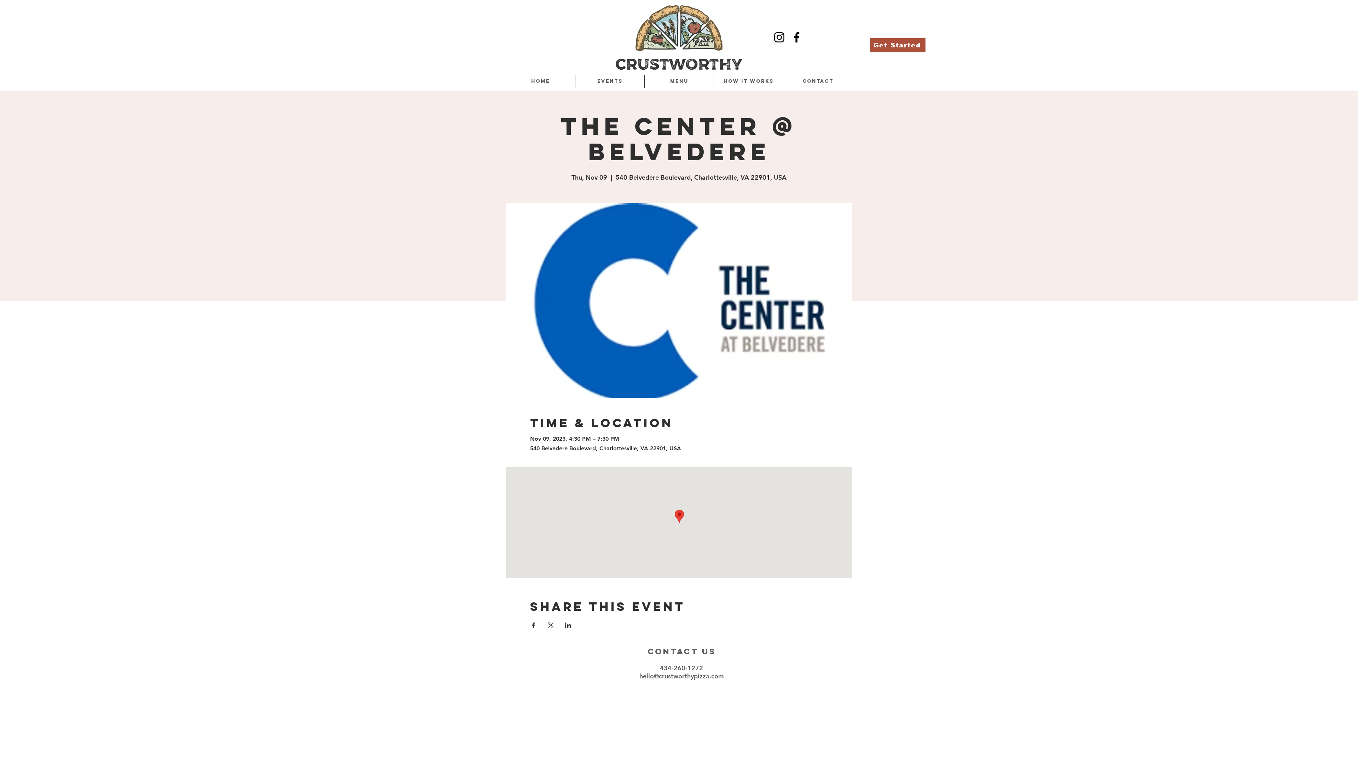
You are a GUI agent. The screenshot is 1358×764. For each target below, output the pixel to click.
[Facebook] (796, 37)
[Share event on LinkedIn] (568, 625)
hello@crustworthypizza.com (681, 676)
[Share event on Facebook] (533, 625)
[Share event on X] (550, 625)
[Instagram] (779, 37)
